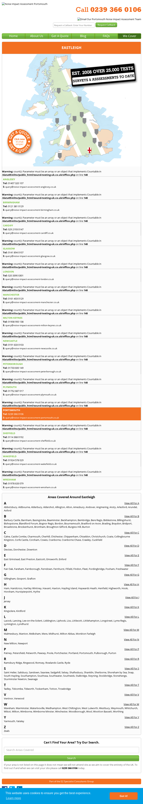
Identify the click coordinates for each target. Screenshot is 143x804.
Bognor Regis (46, 523)
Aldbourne (24, 507)
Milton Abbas (67, 633)
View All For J (132, 597)
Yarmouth (9, 721)
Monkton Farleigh (86, 633)
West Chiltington (71, 708)
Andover (90, 507)
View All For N (131, 639)
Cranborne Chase (71, 540)
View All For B (131, 516)
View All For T (132, 685)
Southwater (55, 675)
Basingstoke (39, 520)
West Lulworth (90, 708)
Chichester (57, 536)
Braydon (116, 523)
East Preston (28, 559)
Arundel (132, 507)
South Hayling (12, 675)
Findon (77, 569)
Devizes (8, 549)
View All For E (132, 555)
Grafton (31, 578)
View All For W (131, 704)
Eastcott (40, 559)
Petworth (31, 653)
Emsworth (52, 559)
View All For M (131, 629)
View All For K (131, 607)
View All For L (132, 616)
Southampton (28, 675)
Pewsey (41, 653)
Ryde (67, 662)
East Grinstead (12, 559)
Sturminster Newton (15, 679)
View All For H (131, 584)
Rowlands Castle (54, 662)
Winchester (61, 711)
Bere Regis (96, 520)
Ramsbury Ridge (13, 662)
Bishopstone (11, 523)
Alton (69, 507)
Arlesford (122, 507)
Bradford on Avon (91, 523)
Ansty (112, 507)
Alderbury (36, 507)
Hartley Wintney (32, 588)
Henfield (102, 588)
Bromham (39, 526)
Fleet (85, 569)
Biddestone (109, 520)
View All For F (132, 565)
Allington (60, 507)
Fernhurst (58, 569)
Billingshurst (124, 520)
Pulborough (100, 653)
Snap (131, 672)
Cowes (44, 540)
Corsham (34, 540)
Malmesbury (11, 633)
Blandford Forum (28, 523)
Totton (53, 688)
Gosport (21, 578)
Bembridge (84, 520)
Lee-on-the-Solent (32, 620)
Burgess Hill (74, 526)
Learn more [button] (13, 798)
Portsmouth (86, 653)
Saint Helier (10, 672)
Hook (125, 588)
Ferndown (46, 569)
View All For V (131, 694)
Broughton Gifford (57, 526)
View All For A (131, 503)
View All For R (131, 658)
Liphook (61, 620)
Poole (50, 653)
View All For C (131, 532)
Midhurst (54, 633)
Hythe (36, 591)
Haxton (56, 588)
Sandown (34, 672)
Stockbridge (105, 675)
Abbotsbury (10, 507)
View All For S (132, 668)
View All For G (131, 574)
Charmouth (34, 536)
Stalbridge (81, 675)
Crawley (86, 540)
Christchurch (98, 536)
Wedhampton (53, 708)
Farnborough (32, 569)
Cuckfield (97, 540)
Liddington (49, 620)
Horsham (9, 591)
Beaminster (53, 520)
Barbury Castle (12, 520)
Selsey (64, 672)
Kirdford (20, 611)
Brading (106, 523)
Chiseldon (84, 536)
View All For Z (132, 727)
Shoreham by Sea (117, 672)
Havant (47, 588)
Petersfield (19, 653)
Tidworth (29, 688)
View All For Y (132, 717)
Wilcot (7, 711)
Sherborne (100, 672)
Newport (23, 643)
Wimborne (26, 711)
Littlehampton (91, 620)
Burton (86, 526)
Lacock (8, 620)
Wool (89, 711)
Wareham (9, 708)
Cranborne (55, 540)
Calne (7, 536)
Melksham (35, 633)
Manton (23, 633)
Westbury (104, 708)
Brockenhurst (25, 526)
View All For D (131, 545)
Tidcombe (17, 688)
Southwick (69, 675)
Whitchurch (131, 708)
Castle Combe (18, 536)
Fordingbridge (96, 569)
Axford (7, 510)
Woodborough (77, 711)
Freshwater (122, 569)
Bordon (59, 523)
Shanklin (88, 672)
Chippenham (71, 536)
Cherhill (46, 536)
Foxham (110, 569)
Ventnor (8, 698)
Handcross (16, 588)
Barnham (26, 520)
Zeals (6, 731)
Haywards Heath (87, 588)
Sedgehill (55, 672)
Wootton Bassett (102, 711)
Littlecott (77, 620)
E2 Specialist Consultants (74, 781)
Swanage (33, 679)
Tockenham (41, 688)
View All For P (131, 649)
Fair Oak (8, 569)
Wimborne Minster (43, 711)
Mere (44, 633)
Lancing (17, 620)
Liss (69, 620)
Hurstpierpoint (23, 591)
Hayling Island (69, 588)
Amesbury (79, 507)
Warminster (22, 708)
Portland (73, 653)
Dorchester (19, 549)
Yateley (20, 721)
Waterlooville (37, 708)
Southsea (42, 675)
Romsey (39, 662)
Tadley (7, 688)
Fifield (69, 569)
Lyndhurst (23, 624)
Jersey (7, 601)
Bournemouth (72, 523)
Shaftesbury (76, 672)
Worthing (118, 711)
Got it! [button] (124, 796)
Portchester (60, 653)
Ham (6, 588)
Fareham (19, 569)
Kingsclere (9, 611)
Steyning (93, 675)
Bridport (127, 523)
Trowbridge (64, 688)
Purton (112, 653)
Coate (110, 536)
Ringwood (28, 662)
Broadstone (10, 526)
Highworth (114, 588)
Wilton (15, 711)
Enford (62, 559)
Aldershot (48, 507)
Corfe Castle (21, 540)
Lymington (10, 624)
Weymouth (117, 708)
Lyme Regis (120, 620)
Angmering (102, 507)
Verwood (19, 698)
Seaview (44, 672)
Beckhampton (69, 520)
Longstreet (106, 620)
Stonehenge (120, 675)
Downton (32, 549)
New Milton (10, 643)
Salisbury (23, 672)
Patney (8, 653)
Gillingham (10, 578)
